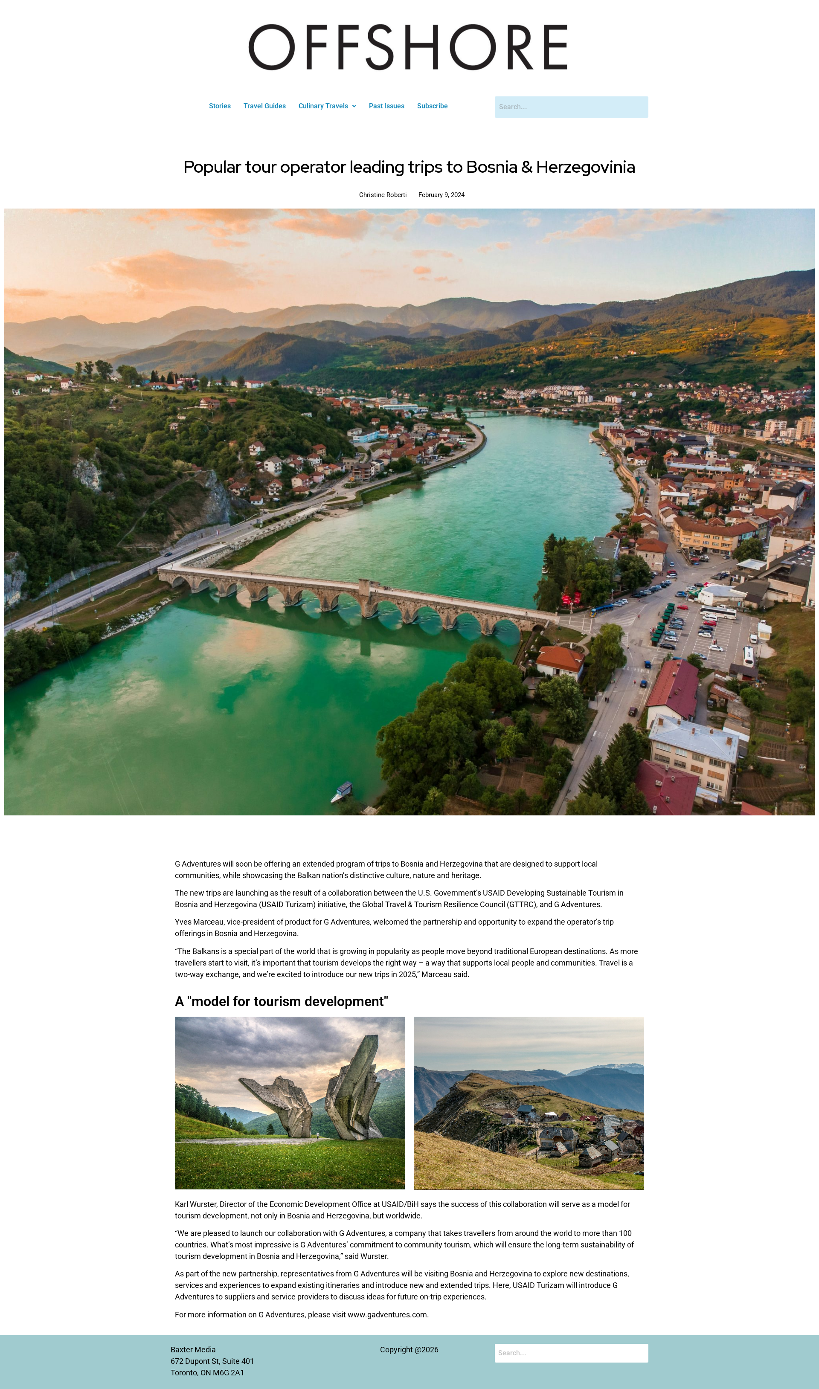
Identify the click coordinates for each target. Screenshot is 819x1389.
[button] (327, 106)
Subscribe (432, 106)
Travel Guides (265, 106)
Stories (220, 106)
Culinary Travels (323, 106)
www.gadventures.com (387, 1314)
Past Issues (386, 106)
